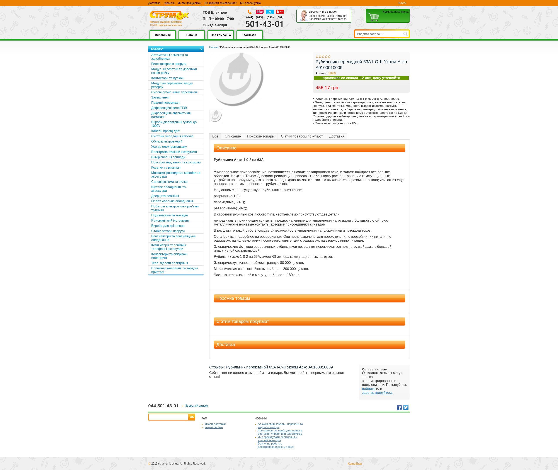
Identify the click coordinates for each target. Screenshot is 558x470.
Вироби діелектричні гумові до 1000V (174, 123)
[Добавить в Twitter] (405, 407)
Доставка (154, 3)
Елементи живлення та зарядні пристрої (174, 270)
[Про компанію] (220, 38)
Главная (213, 47)
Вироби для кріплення (167, 225)
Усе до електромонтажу (169, 146)
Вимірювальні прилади (168, 157)
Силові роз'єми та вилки (169, 181)
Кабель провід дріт (165, 131)
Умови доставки (215, 424)
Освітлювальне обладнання (172, 201)
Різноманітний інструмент (170, 220)
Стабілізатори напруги (168, 231)
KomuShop (355, 463)
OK (192, 417)
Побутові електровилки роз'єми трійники (175, 208)
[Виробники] (162, 38)
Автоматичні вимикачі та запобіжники (169, 56)
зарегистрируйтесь (377, 392)
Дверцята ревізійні (165, 196)
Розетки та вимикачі (166, 167)
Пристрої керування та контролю (176, 162)
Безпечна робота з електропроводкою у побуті (276, 445)
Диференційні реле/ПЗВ (169, 108)
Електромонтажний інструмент (174, 152)
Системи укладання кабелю (172, 136)
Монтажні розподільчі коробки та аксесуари (175, 174)
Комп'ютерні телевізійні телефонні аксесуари (168, 247)
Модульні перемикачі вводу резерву (172, 85)
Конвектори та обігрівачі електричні (169, 256)
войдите (368, 388)
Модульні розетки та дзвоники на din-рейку (174, 71)
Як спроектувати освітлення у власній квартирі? (277, 438)
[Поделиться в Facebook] (399, 407)
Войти (402, 3)
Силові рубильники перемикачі (174, 92)
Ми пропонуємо (250, 3)
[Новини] (191, 38)
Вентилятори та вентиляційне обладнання (173, 238)
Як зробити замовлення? (220, 3)
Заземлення (160, 97)
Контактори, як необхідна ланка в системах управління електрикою (280, 432)
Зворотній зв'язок (196, 405)
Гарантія (169, 3)
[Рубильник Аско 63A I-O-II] (215, 116)
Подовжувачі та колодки (169, 215)
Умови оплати (214, 427)
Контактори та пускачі (167, 78)
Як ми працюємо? (189, 3)
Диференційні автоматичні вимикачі (171, 115)
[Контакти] (249, 38)
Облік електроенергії (166, 141)
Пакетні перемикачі (165, 102)
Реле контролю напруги (168, 64)
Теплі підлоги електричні (169, 263)
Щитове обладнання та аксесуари (168, 188)
